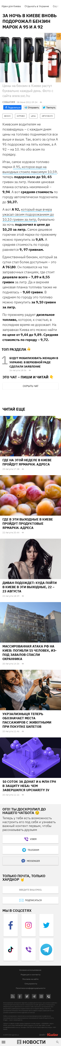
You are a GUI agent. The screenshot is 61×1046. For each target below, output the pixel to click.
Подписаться (33, 900)
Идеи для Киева (11, 6)
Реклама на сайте (30, 979)
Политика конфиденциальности (30, 988)
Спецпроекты (31, 983)
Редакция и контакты (31, 974)
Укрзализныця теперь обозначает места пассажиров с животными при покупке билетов (26, 720)
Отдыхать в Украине (37, 6)
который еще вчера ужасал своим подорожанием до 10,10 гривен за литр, (28, 214)
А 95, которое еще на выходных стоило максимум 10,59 (29, 169)
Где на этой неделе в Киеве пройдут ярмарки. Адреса (27, 462)
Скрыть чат (30, 386)
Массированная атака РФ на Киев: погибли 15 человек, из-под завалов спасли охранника (29, 652)
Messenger (33, 860)
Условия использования (30, 970)
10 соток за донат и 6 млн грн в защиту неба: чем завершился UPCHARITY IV (29, 785)
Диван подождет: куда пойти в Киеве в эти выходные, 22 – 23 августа (29, 587)
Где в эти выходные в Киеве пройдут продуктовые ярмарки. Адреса (27, 523)
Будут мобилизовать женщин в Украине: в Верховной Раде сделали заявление (33, 362)
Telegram (33, 849)
